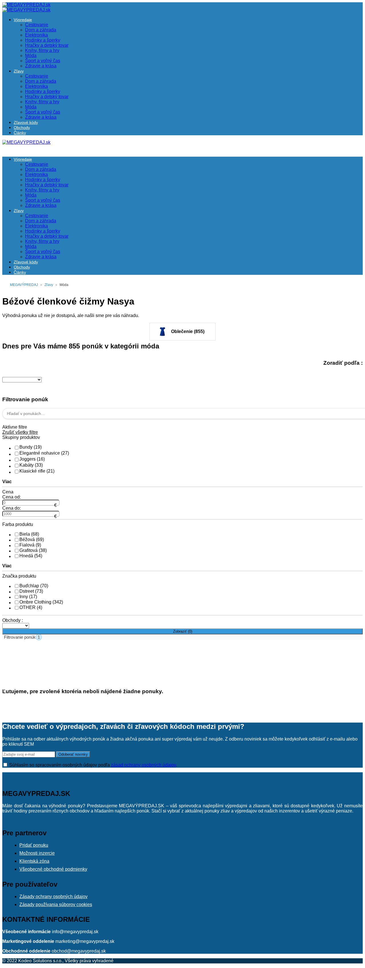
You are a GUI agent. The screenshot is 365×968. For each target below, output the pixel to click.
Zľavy (19, 71)
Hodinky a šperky (42, 40)
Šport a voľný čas (42, 60)
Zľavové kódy (26, 122)
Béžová (31, 539)
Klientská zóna (34, 861)
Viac (7, 481)
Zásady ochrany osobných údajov (53, 896)
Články (20, 132)
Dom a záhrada (40, 29)
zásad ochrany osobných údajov (143, 765)
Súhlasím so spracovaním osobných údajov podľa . (92, 765)
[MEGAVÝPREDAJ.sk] (26, 4)
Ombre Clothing (41, 602)
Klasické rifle (36, 471)
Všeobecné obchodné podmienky (53, 869)
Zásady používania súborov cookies (55, 904)
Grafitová (33, 550)
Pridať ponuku (33, 845)
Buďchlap (33, 585)
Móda (30, 55)
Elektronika (36, 35)
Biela (29, 534)
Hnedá (30, 555)
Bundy (30, 447)
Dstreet (31, 591)
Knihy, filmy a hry (42, 50)
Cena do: (11, 508)
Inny (28, 596)
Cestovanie (36, 24)
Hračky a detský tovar (46, 45)
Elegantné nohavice (44, 453)
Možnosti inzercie (37, 853)
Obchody (22, 127)
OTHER (30, 607)
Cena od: (11, 497)
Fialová (30, 545)
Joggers (32, 459)
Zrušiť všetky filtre (20, 432)
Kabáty (31, 465)
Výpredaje (23, 19)
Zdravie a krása (40, 65)
